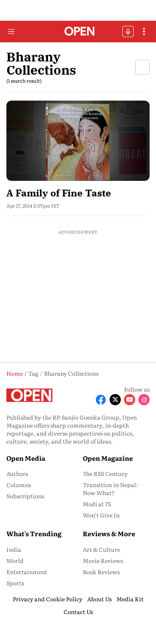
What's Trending (34, 533)
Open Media (25, 458)
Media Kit (130, 599)
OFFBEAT (128, 31)
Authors (17, 474)
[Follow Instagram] (144, 399)
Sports (15, 583)
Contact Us (78, 612)
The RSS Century (105, 474)
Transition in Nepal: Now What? (110, 489)
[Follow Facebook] (100, 399)
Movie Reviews (103, 561)
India (13, 549)
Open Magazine (108, 458)
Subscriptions (25, 496)
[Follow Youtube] (129, 399)
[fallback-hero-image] (78, 141)
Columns (18, 485)
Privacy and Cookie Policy (47, 599)
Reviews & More (109, 533)
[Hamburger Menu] (11, 31)
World (15, 561)
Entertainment (26, 572)
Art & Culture (101, 549)
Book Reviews (101, 572)
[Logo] (78, 32)
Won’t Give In (101, 515)
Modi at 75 (97, 504)
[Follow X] (115, 399)
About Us (99, 599)
